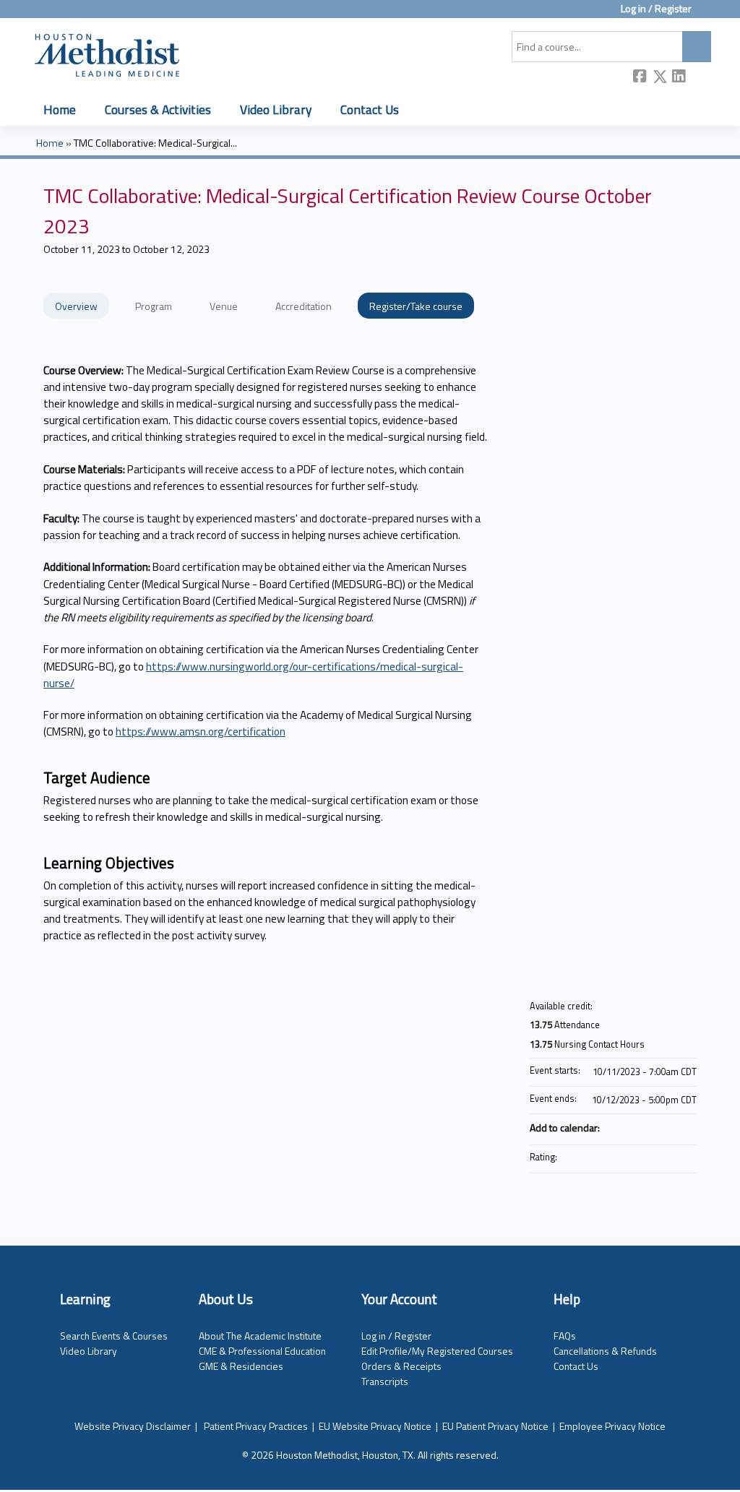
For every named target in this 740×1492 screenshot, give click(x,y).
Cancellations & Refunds (605, 1350)
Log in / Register (656, 9)
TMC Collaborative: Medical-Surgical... (155, 143)
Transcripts (384, 1381)
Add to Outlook (685, 1127)
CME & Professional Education (262, 1350)
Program (153, 306)
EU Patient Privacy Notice (495, 1425)
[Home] (107, 52)
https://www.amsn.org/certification (200, 731)
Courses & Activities (158, 109)
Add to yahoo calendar (647, 1127)
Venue (224, 306)
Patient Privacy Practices (256, 1425)
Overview (76, 306)
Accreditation (303, 306)
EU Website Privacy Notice (375, 1425)
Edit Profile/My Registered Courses (437, 1350)
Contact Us (369, 109)
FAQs (565, 1335)
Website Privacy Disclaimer (132, 1425)
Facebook (640, 77)
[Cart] (706, 14)
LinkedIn (679, 77)
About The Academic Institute (260, 1335)
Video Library (275, 109)
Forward (699, 77)
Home (59, 109)
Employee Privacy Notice (612, 1425)
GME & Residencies (241, 1366)
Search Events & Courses (114, 1335)
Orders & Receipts (401, 1366)
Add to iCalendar (666, 1126)
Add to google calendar (628, 1127)
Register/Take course (415, 306)
